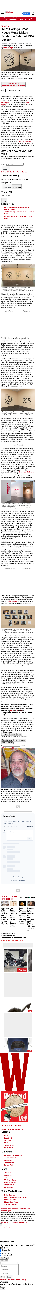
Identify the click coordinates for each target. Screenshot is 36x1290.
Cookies (14, 1209)
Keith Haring (5, 102)
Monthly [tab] (12, 734)
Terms (19, 172)
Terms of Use (9, 1163)
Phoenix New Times (11, 1202)
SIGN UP (6, 169)
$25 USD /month (20, 740)
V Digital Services (10, 1204)
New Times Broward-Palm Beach (15, 1197)
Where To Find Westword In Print (12, 1129)
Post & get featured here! (12, 940)
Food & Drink (8, 1138)
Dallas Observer (9, 1195)
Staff (6, 1177)
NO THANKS (17, 187)
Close (3, 1289)
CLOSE (4, 201)
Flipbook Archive (10, 1182)
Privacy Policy (9, 1165)
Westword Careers (10, 1180)
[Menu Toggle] (2, 13)
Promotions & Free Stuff (13, 1155)
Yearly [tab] (19, 734)
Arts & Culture (9, 1140)
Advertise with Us (10, 1158)
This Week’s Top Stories (9, 1254)
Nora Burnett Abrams (26, 472)
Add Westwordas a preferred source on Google (13, 84)
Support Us (26, 13)
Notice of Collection (8, 172)
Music (6, 1143)
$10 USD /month (7, 740)
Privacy (25, 172)
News (6, 1136)
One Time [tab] (5, 734)
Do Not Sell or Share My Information (14, 1222)
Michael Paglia (8, 48)
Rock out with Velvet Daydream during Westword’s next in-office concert (18, 18)
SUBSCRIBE (7, 187)
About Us (7, 1173)
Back (2, 1277)
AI (26, 1209)
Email (3, 164)
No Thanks (4, 1260)
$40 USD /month (7, 743)
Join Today (4, 1258)
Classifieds (8, 1160)
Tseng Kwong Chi (13, 601)
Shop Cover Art (9, 1185)
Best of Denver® (7, 1256)
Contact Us (8, 1175)
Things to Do (6, 1250)
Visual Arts (5, 26)
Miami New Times (10, 1200)
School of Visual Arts (24, 141)
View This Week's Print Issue (11, 1125)
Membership (8, 1187)
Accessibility (21, 1209)
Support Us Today (7, 747)
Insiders (4, 1252)
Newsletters (8, 1148)
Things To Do (9, 1145)
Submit (9, 1277)
